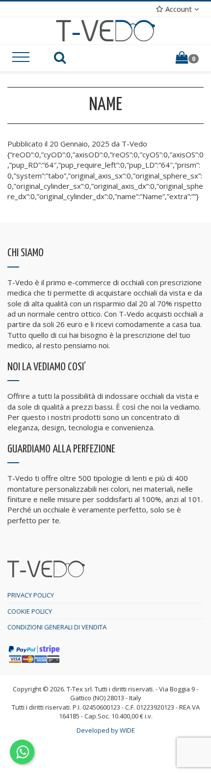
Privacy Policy (30, 595)
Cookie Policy (29, 611)
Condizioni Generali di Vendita (56, 627)
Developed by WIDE (106, 730)
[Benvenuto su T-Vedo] (106, 30)
